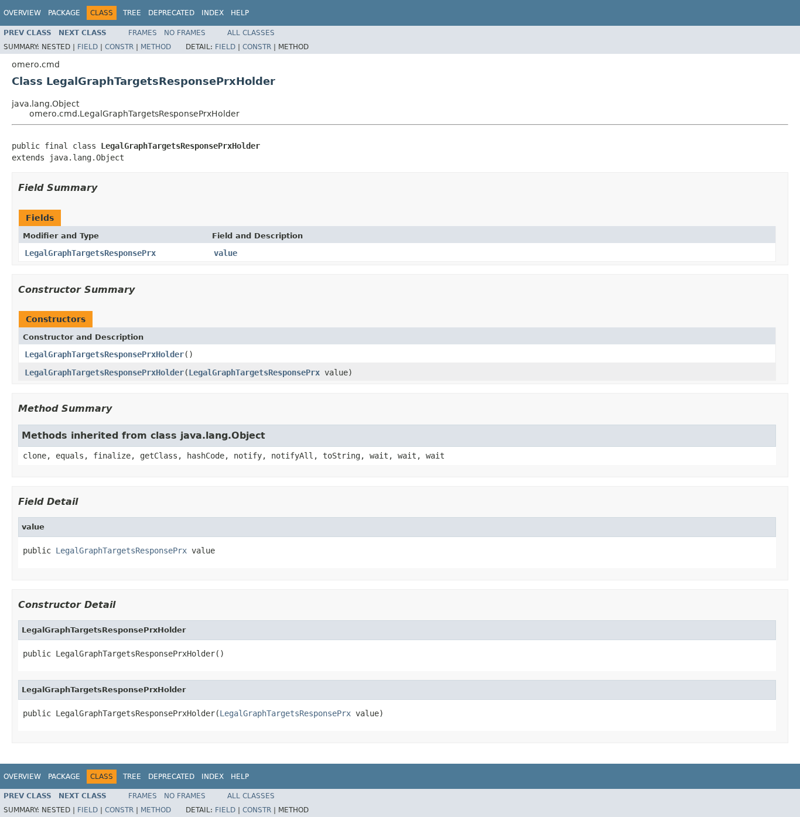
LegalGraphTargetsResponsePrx (90, 253)
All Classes (251, 33)
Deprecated (171, 13)
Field (87, 47)
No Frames (185, 33)
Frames (142, 33)
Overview (22, 13)
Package (64, 13)
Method (156, 47)
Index (212, 13)
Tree (132, 13)
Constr (119, 47)
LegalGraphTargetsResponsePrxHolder (104, 354)
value (225, 253)
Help (240, 13)
